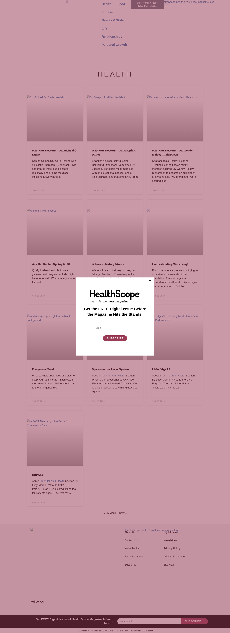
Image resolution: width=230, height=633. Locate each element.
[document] (115, 316)
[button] (150, 282)
